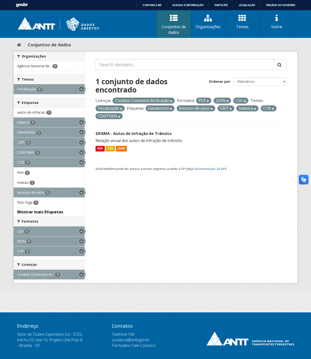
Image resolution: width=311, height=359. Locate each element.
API (183, 169)
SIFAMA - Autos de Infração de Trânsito (133, 133)
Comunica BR (152, 5)
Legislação (247, 5)
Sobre (276, 26)
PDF (100, 149)
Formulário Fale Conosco (134, 345)
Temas (242, 26)
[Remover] (171, 101)
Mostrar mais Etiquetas (40, 212)
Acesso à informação (188, 5)
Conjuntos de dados (174, 29)
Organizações (208, 26)
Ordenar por (219, 81)
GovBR (22, 5)
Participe (221, 5)
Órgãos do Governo (280, 5)
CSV (110, 149)
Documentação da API (209, 169)
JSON (121, 149)
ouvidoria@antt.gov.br (130, 339)
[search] (279, 64)
